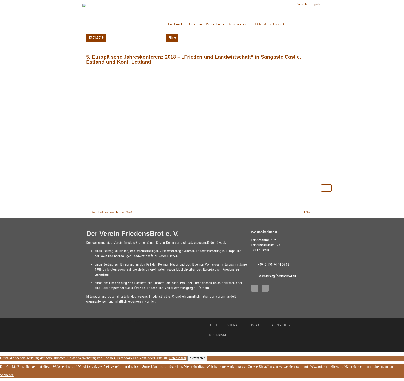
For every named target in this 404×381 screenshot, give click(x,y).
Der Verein (195, 24)
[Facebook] (254, 288)
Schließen (7, 375)
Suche (213, 325)
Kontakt (254, 325)
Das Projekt (175, 24)
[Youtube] (265, 288)
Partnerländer (215, 24)
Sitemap (233, 325)
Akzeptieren (197, 358)
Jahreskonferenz (240, 24)
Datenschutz (279, 325)
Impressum (217, 334)
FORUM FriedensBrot (269, 24)
